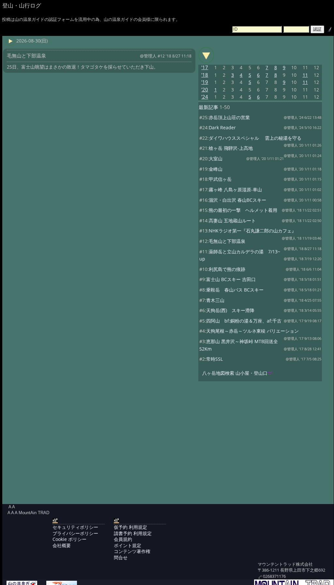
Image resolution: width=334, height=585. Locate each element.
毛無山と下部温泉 (227, 241)
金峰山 (215, 169)
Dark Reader (222, 127)
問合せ (121, 557)
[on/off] (206, 55)
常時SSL (214, 359)
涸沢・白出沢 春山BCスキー (237, 200)
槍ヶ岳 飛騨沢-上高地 (231, 148)
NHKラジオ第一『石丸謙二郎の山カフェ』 (252, 231)
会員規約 (123, 539)
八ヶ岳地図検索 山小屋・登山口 (234, 373)
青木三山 (215, 300)
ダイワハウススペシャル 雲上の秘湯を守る (255, 138)
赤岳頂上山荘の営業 (229, 117)
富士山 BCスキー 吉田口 (231, 279)
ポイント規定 (127, 545)
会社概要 (62, 545)
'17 (204, 67)
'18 (204, 74)
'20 (204, 89)
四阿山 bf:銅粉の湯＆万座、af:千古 (243, 321)
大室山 (215, 158)
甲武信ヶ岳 (220, 179)
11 (305, 75)
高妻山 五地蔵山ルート (232, 220)
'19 (204, 82)
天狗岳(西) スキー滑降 (230, 310)
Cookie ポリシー (69, 539)
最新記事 (208, 107)
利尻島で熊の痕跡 (227, 269)
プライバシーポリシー (75, 533)
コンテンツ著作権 (132, 551)
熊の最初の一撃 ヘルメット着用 (243, 210)
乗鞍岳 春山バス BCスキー (235, 290)
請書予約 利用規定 (133, 533)
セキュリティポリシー (75, 527)
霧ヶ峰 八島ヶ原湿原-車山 (235, 189)
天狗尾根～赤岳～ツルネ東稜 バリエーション (252, 331)
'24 (204, 96)
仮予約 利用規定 (130, 527)
